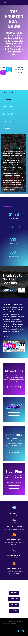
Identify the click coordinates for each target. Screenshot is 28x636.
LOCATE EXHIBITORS (14, 486)
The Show (14, 593)
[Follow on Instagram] (23, 631)
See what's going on (14, 386)
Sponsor (14, 605)
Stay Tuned (3, 72)
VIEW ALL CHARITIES (14, 413)
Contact (14, 611)
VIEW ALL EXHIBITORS (14, 452)
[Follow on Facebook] (19, 631)
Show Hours (14, 599)
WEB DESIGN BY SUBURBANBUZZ (9, 626)
